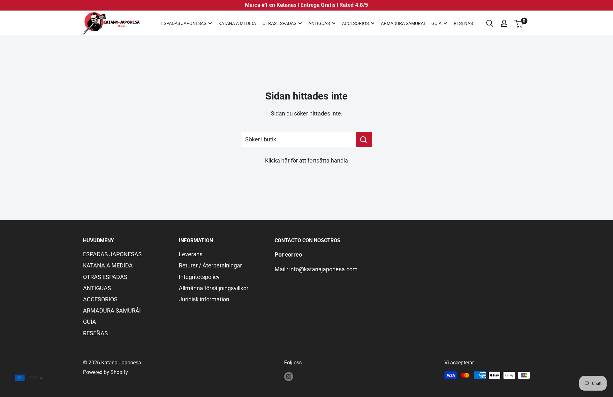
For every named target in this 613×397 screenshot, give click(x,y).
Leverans (190, 254)
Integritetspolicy (199, 277)
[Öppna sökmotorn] (489, 23)
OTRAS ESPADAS (279, 23)
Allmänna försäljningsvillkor (213, 288)
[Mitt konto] (504, 23)
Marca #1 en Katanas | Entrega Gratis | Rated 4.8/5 (306, 5)
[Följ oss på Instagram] (288, 376)
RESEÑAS (463, 23)
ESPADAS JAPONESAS (183, 23)
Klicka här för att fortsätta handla (306, 160)
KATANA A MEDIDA (237, 23)
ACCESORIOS (355, 23)
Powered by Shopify (105, 372)
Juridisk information (204, 299)
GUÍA (436, 23)
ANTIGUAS (319, 23)
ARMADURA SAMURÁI (403, 23)
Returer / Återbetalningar (210, 265)
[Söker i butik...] (364, 139)
